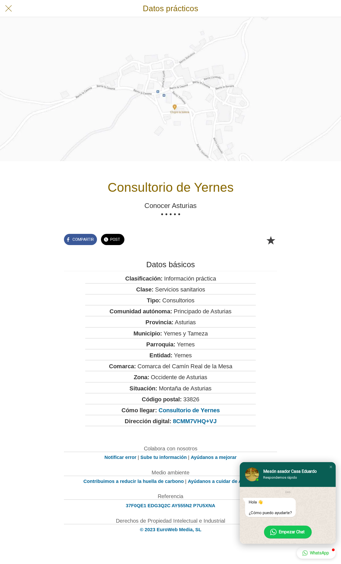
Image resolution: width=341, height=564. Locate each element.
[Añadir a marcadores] (270, 240)
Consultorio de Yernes (189, 410)
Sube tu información (163, 457)
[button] (331, 467)
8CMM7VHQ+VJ (195, 421)
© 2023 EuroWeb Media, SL (170, 529)
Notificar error (120, 457)
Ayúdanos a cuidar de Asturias (223, 481)
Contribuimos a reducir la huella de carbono (133, 481)
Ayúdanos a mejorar (214, 457)
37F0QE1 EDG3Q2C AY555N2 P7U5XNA (170, 505)
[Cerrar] (8, 8)
